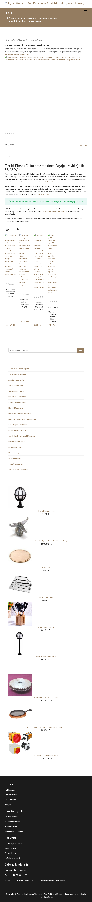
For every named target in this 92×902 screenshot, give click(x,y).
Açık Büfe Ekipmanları (16, 380)
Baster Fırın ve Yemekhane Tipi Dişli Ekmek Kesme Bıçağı (53, 314)
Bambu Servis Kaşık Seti (46, 627)
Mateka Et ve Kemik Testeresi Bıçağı (24, 303)
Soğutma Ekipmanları (16, 391)
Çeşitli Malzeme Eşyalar (17, 402)
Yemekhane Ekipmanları (14, 831)
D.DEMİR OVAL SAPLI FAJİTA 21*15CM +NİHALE (46, 727)
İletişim (8, 804)
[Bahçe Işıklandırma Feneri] (46, 498)
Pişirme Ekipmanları (15, 386)
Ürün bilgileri (12, 333)
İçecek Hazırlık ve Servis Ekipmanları (21, 436)
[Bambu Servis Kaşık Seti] (46, 614)
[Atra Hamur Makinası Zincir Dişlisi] (46, 685)
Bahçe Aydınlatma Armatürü (46, 656)
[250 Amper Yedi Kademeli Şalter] (46, 743)
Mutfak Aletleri (11, 826)
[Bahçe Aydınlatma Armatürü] (46, 643)
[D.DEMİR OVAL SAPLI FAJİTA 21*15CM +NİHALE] (46, 714)
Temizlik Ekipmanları (15, 464)
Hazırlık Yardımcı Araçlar (17, 430)
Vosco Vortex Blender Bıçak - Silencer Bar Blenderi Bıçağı (46, 541)
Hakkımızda (10, 790)
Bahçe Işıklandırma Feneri (46, 511)
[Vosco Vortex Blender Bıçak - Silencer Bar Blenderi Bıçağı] (46, 528)
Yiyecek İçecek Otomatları (18, 469)
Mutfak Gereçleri (14, 453)
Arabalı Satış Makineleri (17, 374)
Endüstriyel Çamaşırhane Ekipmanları (22, 419)
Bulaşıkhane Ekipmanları (17, 397)
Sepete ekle (54, 153)
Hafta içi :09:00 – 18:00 (16, 870)
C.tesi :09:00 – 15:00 (16, 875)
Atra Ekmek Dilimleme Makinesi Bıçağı (10, 292)
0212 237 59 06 (43, 194)
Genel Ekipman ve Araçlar (17, 425)
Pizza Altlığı (46, 567)
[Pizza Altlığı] (46, 555)
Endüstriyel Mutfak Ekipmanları (19, 413)
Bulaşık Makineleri (12, 821)
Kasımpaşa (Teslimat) (13, 843)
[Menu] (85, 11)
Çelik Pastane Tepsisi (46, 597)
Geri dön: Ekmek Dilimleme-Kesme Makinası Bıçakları (24, 40)
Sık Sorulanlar (10, 799)
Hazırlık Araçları (11, 816)
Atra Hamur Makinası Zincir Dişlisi (46, 697)
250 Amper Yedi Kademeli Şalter (46, 755)
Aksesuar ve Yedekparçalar (18, 369)
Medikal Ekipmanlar (15, 447)
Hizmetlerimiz (11, 795)
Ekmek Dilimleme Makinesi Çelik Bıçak (39, 305)
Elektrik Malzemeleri (15, 408)
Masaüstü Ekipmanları (16, 441)
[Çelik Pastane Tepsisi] (46, 584)
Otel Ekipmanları (14, 458)
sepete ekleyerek (23, 201)
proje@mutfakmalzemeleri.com (17, 54)
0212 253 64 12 (49, 182)
